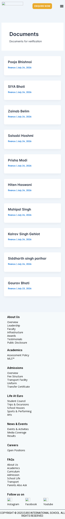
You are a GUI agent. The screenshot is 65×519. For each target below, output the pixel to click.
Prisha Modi (17, 160)
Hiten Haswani (20, 185)
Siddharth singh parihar (27, 258)
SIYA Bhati (16, 86)
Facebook (31, 504)
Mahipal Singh (19, 209)
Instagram (13, 504)
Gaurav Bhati (18, 283)
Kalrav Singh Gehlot (24, 234)
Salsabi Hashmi (20, 136)
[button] (61, 6)
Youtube (48, 504)
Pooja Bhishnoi (20, 62)
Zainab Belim (18, 111)
